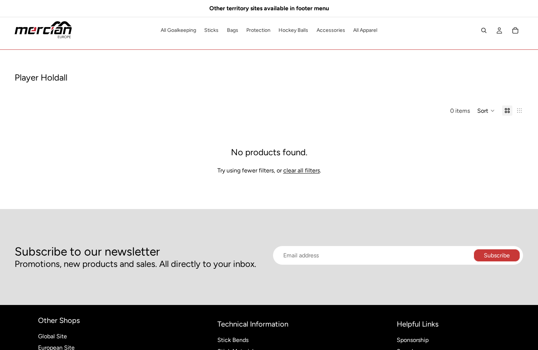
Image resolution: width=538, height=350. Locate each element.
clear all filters (301, 170)
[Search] (484, 30)
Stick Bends (233, 339)
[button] (486, 111)
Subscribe (497, 255)
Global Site (52, 336)
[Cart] (515, 30)
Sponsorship (413, 339)
